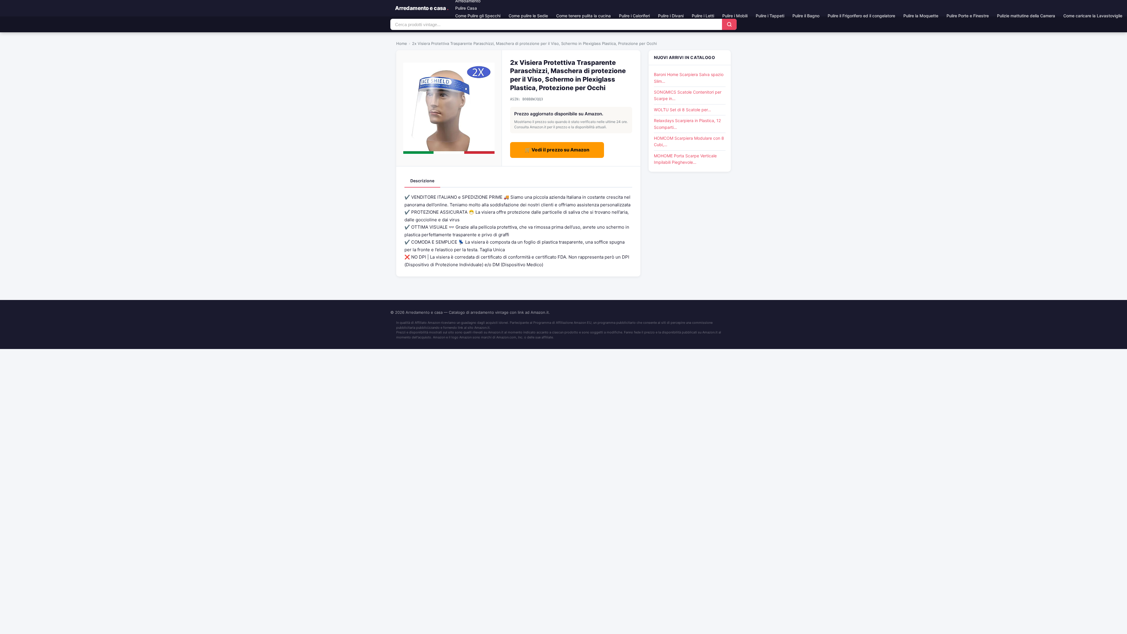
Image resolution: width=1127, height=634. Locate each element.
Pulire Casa (466, 8)
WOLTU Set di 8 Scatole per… (682, 109)
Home (401, 43)
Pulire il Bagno (805, 15)
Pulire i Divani (671, 15)
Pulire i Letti (703, 15)
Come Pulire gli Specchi (477, 15)
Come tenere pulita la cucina (583, 15)
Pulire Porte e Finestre (968, 15)
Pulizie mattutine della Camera (1026, 15)
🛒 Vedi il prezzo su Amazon (557, 150)
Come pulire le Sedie (528, 15)
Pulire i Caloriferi (634, 15)
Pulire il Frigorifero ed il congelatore (861, 15)
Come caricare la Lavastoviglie (1092, 15)
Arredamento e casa (421, 8)
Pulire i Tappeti (770, 15)
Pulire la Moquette (920, 15)
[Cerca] (729, 24)
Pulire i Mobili (735, 15)
